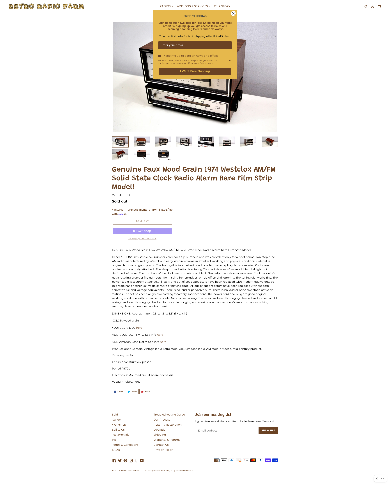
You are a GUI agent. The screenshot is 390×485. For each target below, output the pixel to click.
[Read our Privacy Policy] (230, 60)
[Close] (233, 13)
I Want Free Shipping (195, 71)
